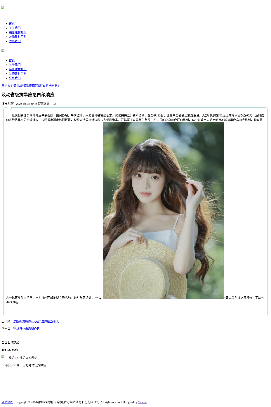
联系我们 (15, 41)
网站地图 (7, 402)
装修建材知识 (18, 32)
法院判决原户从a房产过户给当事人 (36, 321)
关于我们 (15, 27)
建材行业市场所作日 (26, 328)
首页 (12, 23)
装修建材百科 (18, 36)
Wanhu (142, 402)
